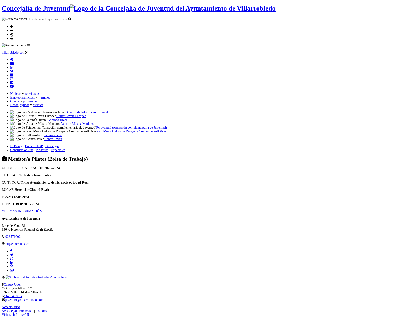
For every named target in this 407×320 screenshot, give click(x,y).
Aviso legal (9, 311)
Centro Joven (12, 284)
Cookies (41, 311)
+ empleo (44, 97)
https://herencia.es (17, 244)
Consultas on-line (21, 150)
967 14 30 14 (13, 296)
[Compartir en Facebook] (11, 251)
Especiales (58, 150)
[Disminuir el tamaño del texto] (11, 30)
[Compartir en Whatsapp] (11, 258)
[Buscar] (69, 19)
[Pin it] (11, 266)
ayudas (24, 105)
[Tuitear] (11, 255)
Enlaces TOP (34, 146)
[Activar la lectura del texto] (11, 34)
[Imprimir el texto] (11, 38)
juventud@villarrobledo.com (24, 300)
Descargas (52, 146)
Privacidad (26, 311)
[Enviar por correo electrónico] (12, 270)
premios (38, 105)
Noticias (15, 93)
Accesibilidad (11, 307)
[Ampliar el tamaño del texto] (11, 26)
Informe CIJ (21, 314)
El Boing (16, 146)
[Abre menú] (28, 45)
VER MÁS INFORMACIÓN (22, 211)
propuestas (30, 101)
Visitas (6, 314)
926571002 (13, 236)
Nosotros (42, 150)
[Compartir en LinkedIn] (11, 262)
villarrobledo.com (13, 52)
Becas (14, 105)
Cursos (15, 101)
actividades (32, 93)
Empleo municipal (22, 97)
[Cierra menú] (26, 52)
